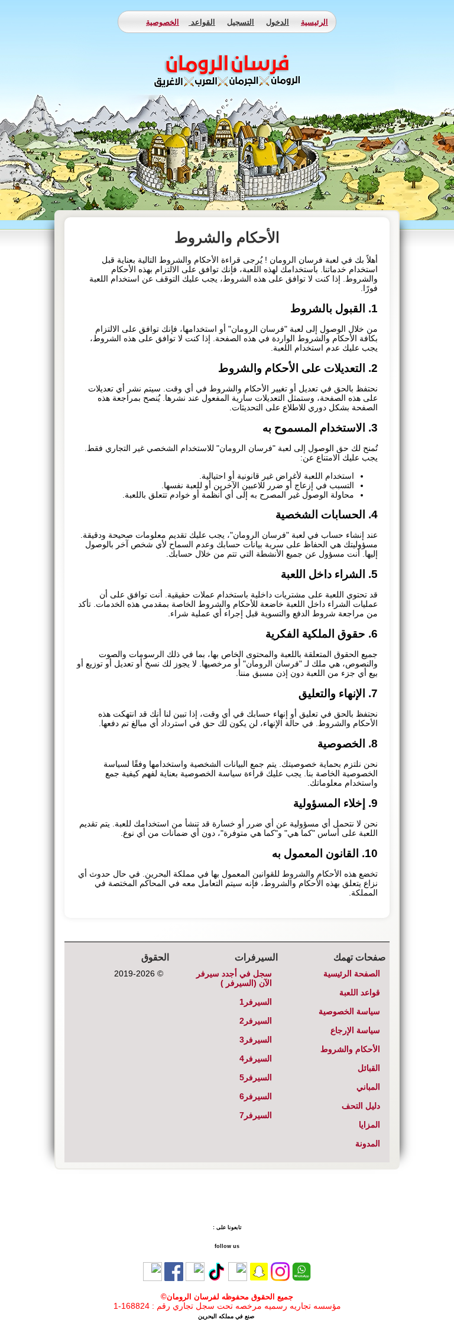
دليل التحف (361, 1105)
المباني (368, 1087)
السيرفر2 (255, 1020)
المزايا (369, 1124)
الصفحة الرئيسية (351, 973)
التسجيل (240, 22)
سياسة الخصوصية (349, 1011)
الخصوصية (162, 22)
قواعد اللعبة (359, 992)
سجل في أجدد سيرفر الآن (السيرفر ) (234, 978)
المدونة (367, 1143)
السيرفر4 (255, 1058)
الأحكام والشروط (350, 1049)
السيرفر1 (255, 1002)
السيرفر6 (255, 1096)
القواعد (202, 22)
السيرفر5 (255, 1077)
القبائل (369, 1068)
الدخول (277, 22)
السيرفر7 (255, 1115)
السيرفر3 (255, 1039)
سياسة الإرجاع (355, 1030)
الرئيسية (314, 22)
